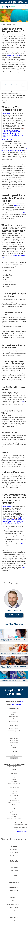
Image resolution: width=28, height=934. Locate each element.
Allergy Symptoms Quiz (14, 721)
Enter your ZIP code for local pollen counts (14, 764)
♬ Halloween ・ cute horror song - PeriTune (13, 135)
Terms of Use (14, 814)
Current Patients (14, 799)
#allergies (6, 130)
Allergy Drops (14, 712)
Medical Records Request (14, 802)
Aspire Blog (14, 791)
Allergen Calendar (14, 795)
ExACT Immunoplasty (14, 716)
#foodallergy (7, 132)
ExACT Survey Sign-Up (14, 800)
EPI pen (23, 544)
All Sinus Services (14, 745)
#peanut (6, 521)
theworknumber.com (22, 831)
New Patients (14, 797)
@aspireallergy (8, 113)
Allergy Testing (14, 711)
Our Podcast (14, 793)
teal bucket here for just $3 (17, 213)
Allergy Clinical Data (14, 811)
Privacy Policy (14, 816)
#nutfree (12, 521)
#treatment (16, 132)
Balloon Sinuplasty (14, 744)
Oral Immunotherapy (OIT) (14, 730)
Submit (14, 769)
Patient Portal (14, 804)
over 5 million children (13, 55)
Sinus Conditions (14, 738)
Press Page (14, 781)
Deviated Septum (14, 742)
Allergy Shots (14, 714)
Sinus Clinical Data (14, 812)
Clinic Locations (14, 776)
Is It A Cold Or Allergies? (14, 720)
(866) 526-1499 (16, 704)
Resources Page (14, 790)
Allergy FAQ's (14, 718)
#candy (20, 520)
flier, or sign (17, 205)
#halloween (14, 130)
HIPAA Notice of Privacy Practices (14, 818)
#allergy (6, 520)
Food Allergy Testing (14, 728)
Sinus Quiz (14, 747)
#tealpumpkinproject (10, 133)
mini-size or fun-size (13, 538)
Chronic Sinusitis (14, 740)
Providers (14, 777)
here (14, 3)
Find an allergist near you (14, 839)
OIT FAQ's (14, 732)
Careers (14, 779)
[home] (8, 6)
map (23, 401)
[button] (26, 6)
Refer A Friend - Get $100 (14, 783)
